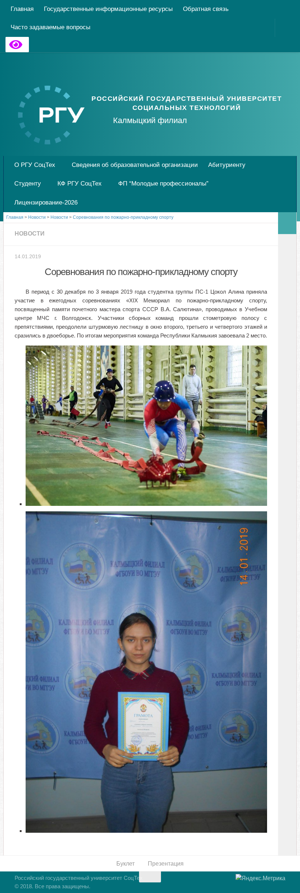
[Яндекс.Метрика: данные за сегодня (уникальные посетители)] (260, 878)
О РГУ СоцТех (34, 164)
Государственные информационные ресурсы (108, 8)
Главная (22, 8)
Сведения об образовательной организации (135, 164)
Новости (30, 233)
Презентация (166, 863)
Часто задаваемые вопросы (50, 27)
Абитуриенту (226, 164)
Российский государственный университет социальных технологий (186, 103)
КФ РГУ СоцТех (79, 183)
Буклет (125, 863)
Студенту (27, 183)
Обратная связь (206, 8)
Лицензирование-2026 (46, 202)
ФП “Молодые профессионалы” (163, 183)
